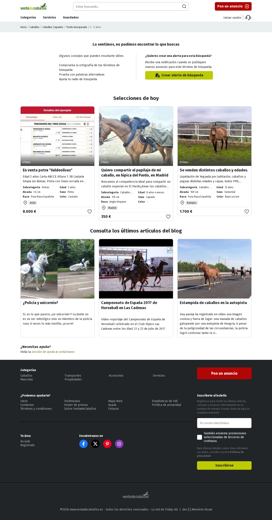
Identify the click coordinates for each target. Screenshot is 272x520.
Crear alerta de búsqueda (182, 75)
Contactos (27, 405)
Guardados (71, 17)
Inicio (23, 27)
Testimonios (72, 401)
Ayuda (112, 405)
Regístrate (27, 445)
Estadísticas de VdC (165, 401)
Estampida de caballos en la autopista (213, 302)
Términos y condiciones (36, 409)
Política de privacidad (166, 405)
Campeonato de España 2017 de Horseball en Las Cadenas (129, 305)
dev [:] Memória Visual (197, 509)
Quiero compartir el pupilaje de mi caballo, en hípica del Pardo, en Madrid (134, 173)
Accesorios (116, 375)
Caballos (35, 27)
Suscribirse (224, 465)
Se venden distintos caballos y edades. (214, 170)
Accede (25, 441)
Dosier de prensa (76, 405)
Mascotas (26, 379)
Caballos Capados (52, 27)
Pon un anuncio (230, 6)
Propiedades (73, 379)
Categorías (28, 17)
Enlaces (113, 409)
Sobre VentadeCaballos (80, 409)
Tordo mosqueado (76, 27)
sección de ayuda (43, 352)
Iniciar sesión (232, 18)
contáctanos (66, 352)
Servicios (49, 17)
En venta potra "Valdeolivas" (47, 170)
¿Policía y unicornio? (40, 302)
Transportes (73, 375)
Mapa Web (115, 401)
